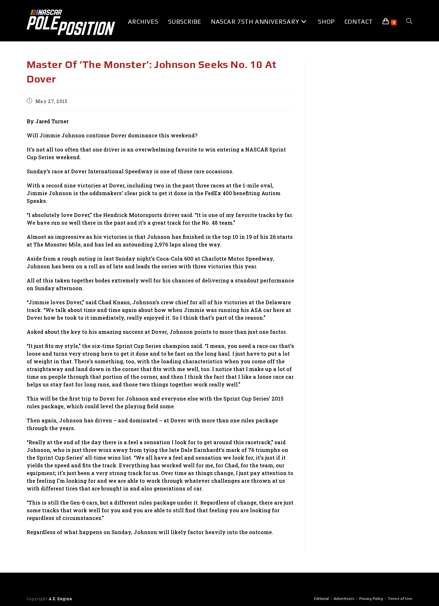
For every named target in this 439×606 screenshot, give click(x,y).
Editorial (321, 598)
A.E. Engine (60, 598)
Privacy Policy (371, 598)
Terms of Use (400, 598)
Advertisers (344, 598)
